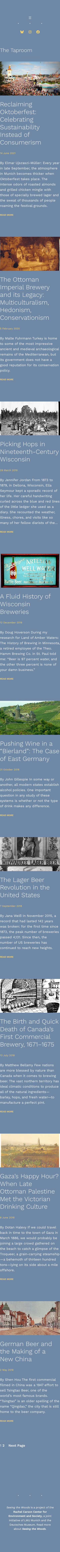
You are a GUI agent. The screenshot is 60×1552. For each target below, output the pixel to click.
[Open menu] (30, 18)
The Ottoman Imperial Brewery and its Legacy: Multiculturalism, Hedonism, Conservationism (25, 298)
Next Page (16, 1445)
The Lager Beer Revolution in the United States (25, 887)
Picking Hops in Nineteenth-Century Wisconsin (29, 451)
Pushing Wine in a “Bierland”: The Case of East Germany (29, 751)
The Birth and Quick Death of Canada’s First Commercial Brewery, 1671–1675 (29, 1033)
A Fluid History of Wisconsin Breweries (25, 604)
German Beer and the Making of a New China (26, 1351)
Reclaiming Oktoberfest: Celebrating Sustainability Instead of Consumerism (20, 123)
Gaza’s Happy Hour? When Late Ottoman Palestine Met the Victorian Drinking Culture (29, 1191)
